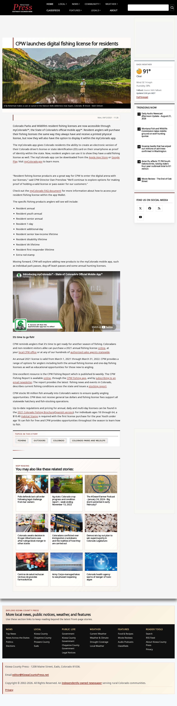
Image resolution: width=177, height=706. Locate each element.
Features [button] (74, 10)
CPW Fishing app (76, 378)
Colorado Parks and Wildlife (88, 440)
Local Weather (97, 645)
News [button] (75, 3)
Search (149, 633)
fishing (22, 440)
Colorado (58, 440)
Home (50, 3)
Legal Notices (68, 652)
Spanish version (64, 412)
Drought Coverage (99, 641)
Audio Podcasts (125, 641)
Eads (36, 645)
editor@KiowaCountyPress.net (30, 674)
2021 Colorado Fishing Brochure (35, 412)
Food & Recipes (125, 633)
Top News (11, 633)
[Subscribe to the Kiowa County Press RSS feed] (159, 208)
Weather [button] (110, 3)
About (114, 10)
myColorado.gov (33, 161)
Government (68, 633)
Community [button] (92, 3)
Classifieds (53, 10)
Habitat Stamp (29, 416)
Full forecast (142, 97)
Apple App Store (98, 157)
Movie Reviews (125, 637)
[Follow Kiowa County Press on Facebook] (150, 208)
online (101, 348)
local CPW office (28, 352)
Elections (10, 645)
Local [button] (61, 3)
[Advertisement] (154, 325)
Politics (9, 641)
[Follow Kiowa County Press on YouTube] (140, 217)
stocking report (98, 386)
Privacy (149, 649)
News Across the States (17, 637)
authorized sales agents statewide (90, 352)
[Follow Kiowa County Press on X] (140, 208)
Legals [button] (95, 10)
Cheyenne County (42, 637)
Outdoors (39, 440)
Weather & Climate (99, 637)
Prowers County (42, 641)
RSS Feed (150, 637)
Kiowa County (41, 633)
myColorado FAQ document (45, 190)
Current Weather (98, 633)
